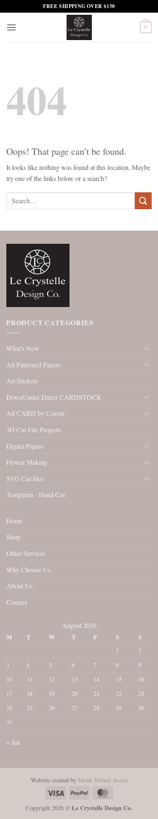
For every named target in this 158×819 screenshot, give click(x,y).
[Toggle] (147, 348)
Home (14, 520)
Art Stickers (22, 380)
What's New (22, 348)
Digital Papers (25, 446)
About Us (19, 585)
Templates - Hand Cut (35, 494)
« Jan (13, 742)
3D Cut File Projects (33, 429)
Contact (16, 602)
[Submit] (143, 200)
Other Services (26, 553)
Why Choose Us (28, 569)
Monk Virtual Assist (103, 780)
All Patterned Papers (33, 364)
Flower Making (26, 462)
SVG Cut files (25, 478)
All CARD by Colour (35, 413)
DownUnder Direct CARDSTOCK (54, 397)
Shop (13, 536)
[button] (11, 27)
